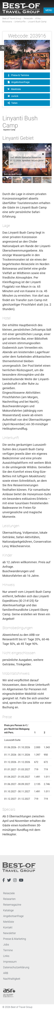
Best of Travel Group (11, 18)
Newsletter (9, 933)
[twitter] (9, 880)
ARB (5, 973)
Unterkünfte (20, 21)
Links (6, 955)
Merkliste (16, 89)
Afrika (38, 18)
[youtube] (21, 880)
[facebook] (3, 880)
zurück (14, 96)
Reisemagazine (12, 904)
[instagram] (15, 880)
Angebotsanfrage (20, 82)
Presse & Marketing (14, 938)
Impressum (10, 961)
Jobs (6, 944)
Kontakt (7, 927)
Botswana (7, 21)
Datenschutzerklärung (16, 967)
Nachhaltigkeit (11, 978)
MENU (48, 10)
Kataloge (8, 910)
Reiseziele (28, 18)
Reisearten (9, 898)
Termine (8, 950)
